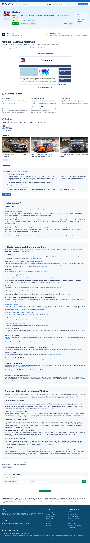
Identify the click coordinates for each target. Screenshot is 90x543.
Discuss (21, 523)
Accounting (29, 535)
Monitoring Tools (67, 535)
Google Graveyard (72, 523)
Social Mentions (80, 18)
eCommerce (36, 535)
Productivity (15, 535)
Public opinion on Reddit (12, 234)
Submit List (48, 523)
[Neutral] (7, 128)
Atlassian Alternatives (73, 518)
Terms (17, 538)
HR (41, 535)
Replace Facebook (72, 514)
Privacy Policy (11, 538)
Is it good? (79, 23)
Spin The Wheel (47, 538)
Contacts (15, 523)
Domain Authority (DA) (12, 226)
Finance (75, 535)
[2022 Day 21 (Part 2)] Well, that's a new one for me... (19, 312)
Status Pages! (49, 518)
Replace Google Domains (74, 525)
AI (2, 533)
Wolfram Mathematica (21, 185)
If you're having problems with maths (15, 323)
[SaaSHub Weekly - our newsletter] (47, 4)
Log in (5, 481)
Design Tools (23, 533)
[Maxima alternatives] (6, 14)
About (25, 523)
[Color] (3, 128)
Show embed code (7, 130)
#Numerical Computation (21, 48)
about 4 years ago (56, 354)
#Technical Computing (8, 48)
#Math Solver (33, 48)
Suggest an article (7, 467)
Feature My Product (71, 4)
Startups (19, 0)
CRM (3, 535)
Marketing (22, 535)
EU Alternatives (72, 527)
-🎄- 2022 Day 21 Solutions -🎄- (13, 304)
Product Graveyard (72, 521)
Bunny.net (31, 538)
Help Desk (8, 535)
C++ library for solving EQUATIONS (14, 275)
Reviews (78, 16)
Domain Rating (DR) (11, 218)
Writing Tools (46, 535)
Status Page (33, 23)
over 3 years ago (48, 277)
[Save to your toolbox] (6, 19)
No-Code (6, 533)
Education (81, 535)
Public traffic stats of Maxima (14, 211)
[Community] (50, 4)
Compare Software (50, 514)
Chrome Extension (50, 516)
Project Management (56, 535)
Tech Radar (70, 512)
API (29, 523)
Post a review (31, 20)
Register (82, 0)
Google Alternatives (73, 516)
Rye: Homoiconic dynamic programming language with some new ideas (24, 261)
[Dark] (10, 128)
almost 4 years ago (44, 319)
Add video (5, 159)
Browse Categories (51, 512)
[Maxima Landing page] (45, 70)
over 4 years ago (39, 372)
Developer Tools (14, 533)
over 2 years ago (37, 258)
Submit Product (83, 4)
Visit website (15, 23)
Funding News (49, 521)
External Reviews (80, 19)
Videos (78, 14)
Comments (79, 21)
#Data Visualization (43, 48)
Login (87, 0)
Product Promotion (7, 523)
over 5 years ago (22, 171)
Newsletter (48, 525)
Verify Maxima (63, 23)
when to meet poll (62, 538)
